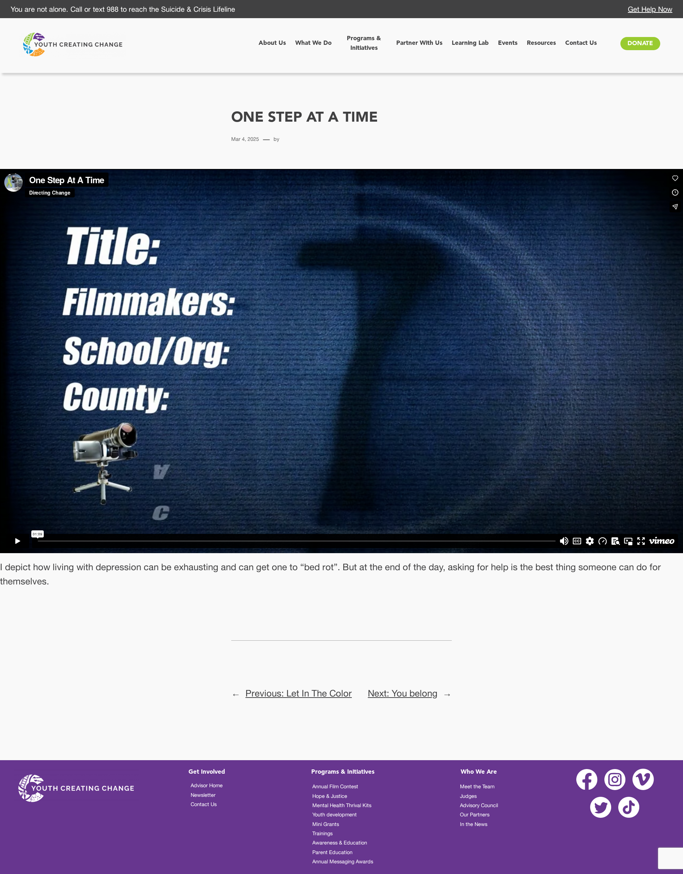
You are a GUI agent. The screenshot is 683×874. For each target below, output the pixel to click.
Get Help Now (650, 9)
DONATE (640, 44)
